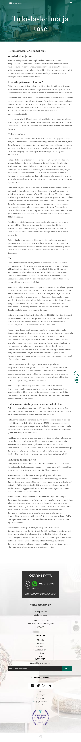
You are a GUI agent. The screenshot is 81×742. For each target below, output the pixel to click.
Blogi (40, 656)
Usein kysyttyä (40, 695)
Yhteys (41, 653)
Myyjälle (40, 640)
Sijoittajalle (41, 647)
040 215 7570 (46, 584)
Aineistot (41, 698)
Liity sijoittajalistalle (40, 701)
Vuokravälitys (41, 650)
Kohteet (40, 643)
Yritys (41, 691)
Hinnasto (41, 705)
